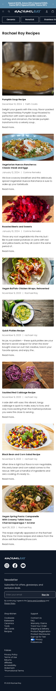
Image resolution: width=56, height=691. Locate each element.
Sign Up (45, 595)
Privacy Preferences (37, 641)
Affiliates (8, 662)
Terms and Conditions (36, 601)
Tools (7, 626)
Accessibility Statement (10, 666)
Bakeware (9, 620)
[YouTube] (23, 565)
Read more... (8, 127)
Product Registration (40, 631)
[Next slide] (53, 4)
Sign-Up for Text (38, 636)
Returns (8, 660)
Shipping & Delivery (40, 628)
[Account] (47, 11)
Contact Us (36, 618)
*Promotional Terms (14, 670)
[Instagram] (6, 565)
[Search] (9, 11)
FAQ (33, 620)
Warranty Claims (39, 623)
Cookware (9, 618)
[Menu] (3, 11)
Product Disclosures (40, 634)
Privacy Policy (10, 654)
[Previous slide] (3, 4)
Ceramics (9, 623)
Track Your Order (39, 626)
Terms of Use (10, 657)
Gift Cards (9, 628)
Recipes (8, 631)
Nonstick (29, 19)
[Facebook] (15, 565)
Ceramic (11, 19)
